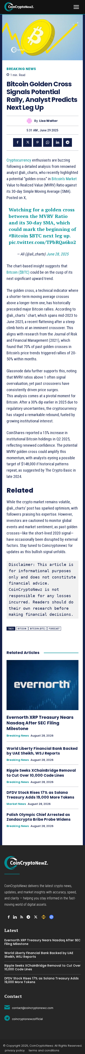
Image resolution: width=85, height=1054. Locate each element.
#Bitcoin (18, 235)
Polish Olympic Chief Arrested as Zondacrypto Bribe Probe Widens (39, 817)
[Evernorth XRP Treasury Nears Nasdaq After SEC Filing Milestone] (42, 685)
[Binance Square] (43, 917)
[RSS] (21, 917)
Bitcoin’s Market (64, 178)
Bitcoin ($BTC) (18, 272)
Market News (16, 804)
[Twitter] (27, 142)
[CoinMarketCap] (51, 917)
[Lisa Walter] (30, 121)
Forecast (54, 628)
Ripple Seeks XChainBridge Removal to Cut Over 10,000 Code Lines (41, 773)
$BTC (35, 235)
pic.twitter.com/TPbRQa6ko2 (42, 242)
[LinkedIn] (15, 917)
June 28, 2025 (57, 254)
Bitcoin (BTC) (38, 628)
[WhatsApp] (47, 142)
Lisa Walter (48, 121)
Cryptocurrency (19, 160)
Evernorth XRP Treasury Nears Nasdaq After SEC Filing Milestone (40, 723)
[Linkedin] (57, 142)
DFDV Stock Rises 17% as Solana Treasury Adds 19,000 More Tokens (40, 795)
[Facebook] (17, 142)
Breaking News (21, 68)
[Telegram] (67, 142)
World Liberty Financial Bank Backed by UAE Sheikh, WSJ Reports (42, 751)
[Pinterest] (37, 142)
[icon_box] (28, 1007)
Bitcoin (22, 628)
